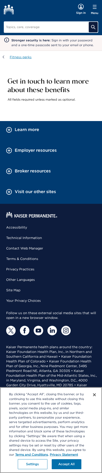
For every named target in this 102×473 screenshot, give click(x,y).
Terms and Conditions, (32, 454)
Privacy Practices (20, 269)
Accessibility (16, 227)
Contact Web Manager (24, 248)
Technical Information (24, 238)
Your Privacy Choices (23, 300)
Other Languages (20, 280)
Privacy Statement (64, 454)
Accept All (66, 464)
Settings (32, 464)
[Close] (94, 395)
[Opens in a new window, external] (11, 330)
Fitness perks (21, 57)
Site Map (13, 290)
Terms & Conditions (22, 259)
